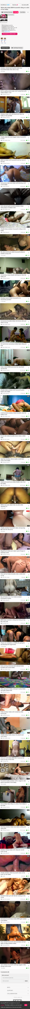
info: (8, 987)
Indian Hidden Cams (6, 140)
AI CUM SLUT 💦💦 (5, 4)
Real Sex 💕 (15, 4)
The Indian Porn (5, 623)
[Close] (28, 1005)
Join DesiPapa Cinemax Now (9, 33)
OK (26, 1005)
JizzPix (3, 876)
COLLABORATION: (12, 993)
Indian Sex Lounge (5, 439)
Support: (10, 990)
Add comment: (5, 975)
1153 (15, 12)
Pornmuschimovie (5, 945)
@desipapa (7, 31)
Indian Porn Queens (6, 899)
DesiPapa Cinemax (8, 12)
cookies (2, 1005)
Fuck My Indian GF (5, 186)
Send (26, 981)
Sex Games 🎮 (25, 4)
